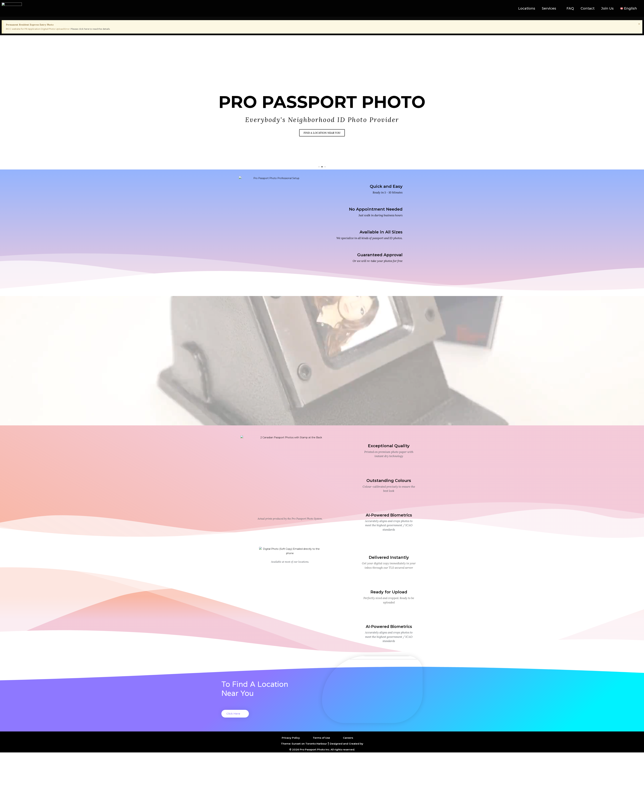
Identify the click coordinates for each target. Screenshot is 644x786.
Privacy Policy (291, 737)
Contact (588, 8)
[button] (318, 166)
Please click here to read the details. (90, 29)
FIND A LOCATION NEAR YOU (322, 132)
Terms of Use (321, 737)
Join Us (607, 8)
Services (549, 8)
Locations (526, 8)
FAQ (570, 8)
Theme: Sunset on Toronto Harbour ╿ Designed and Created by (322, 743)
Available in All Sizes (381, 232)
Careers (348, 737)
